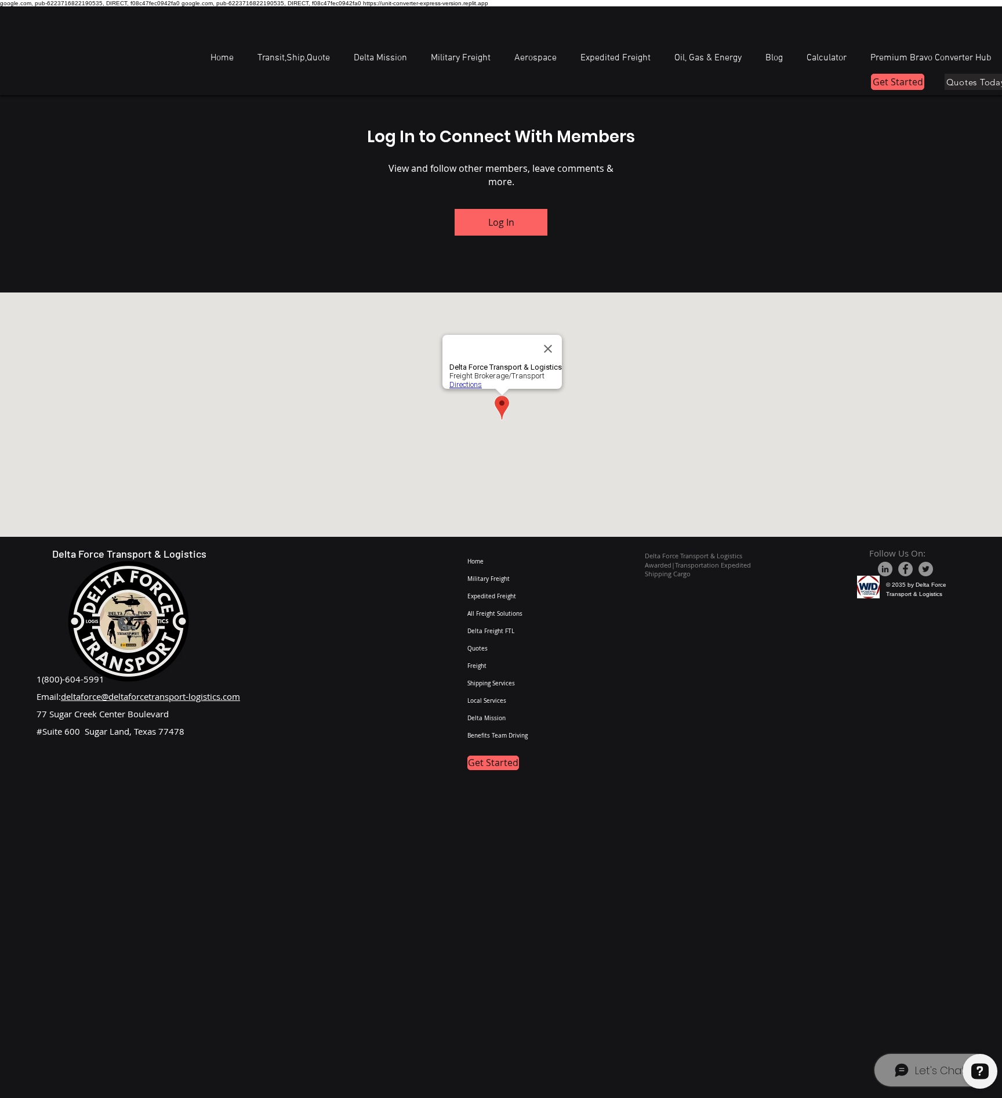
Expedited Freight (491, 596)
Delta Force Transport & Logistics (129, 553)
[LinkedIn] (885, 569)
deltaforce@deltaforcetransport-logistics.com (150, 696)
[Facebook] (905, 569)
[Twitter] (926, 569)
